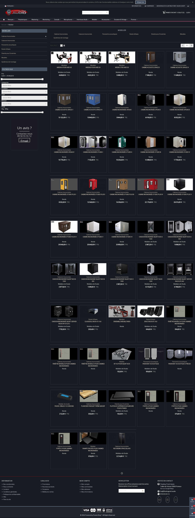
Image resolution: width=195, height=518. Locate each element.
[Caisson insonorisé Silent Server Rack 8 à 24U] (179, 269)
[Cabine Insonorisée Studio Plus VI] (64, 227)
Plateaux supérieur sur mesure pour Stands (122, 407)
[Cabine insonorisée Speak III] (179, 100)
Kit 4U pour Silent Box (122, 364)
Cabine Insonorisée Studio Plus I (64, 194)
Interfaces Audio (82, 19)
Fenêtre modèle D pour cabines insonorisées (93, 365)
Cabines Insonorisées (8, 36)
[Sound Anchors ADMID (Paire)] (179, 481)
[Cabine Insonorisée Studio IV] (179, 142)
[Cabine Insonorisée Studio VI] (122, 227)
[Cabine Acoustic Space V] (64, 100)
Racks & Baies (6, 49)
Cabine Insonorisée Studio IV (179, 152)
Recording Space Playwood (151, 448)
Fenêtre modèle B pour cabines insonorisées (64, 365)
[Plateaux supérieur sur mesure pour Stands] (122, 396)
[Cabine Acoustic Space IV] (179, 57)
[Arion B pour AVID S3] (93, 57)
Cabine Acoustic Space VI (93, 110)
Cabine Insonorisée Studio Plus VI (64, 237)
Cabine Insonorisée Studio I (93, 152)
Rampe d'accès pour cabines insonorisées (93, 449)
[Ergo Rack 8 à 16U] (150, 311)
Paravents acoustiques (9, 45)
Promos (133, 19)
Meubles (4, 57)
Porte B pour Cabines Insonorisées (179, 407)
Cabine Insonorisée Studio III (150, 152)
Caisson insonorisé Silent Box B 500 (93, 280)
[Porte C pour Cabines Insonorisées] (64, 438)
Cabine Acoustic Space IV (179, 67)
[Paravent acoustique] (150, 354)
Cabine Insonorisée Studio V (93, 237)
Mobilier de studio (64, 404)
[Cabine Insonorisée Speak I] (122, 100)
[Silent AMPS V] (64, 481)
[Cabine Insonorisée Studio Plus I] (64, 184)
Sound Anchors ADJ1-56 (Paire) (121, 491)
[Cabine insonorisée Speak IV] (64, 142)
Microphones (68, 19)
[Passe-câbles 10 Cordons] (64, 396)
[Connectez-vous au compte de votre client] (188, 6)
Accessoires (105, 19)
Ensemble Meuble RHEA (122, 321)
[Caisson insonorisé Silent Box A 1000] (150, 227)
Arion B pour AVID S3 (93, 67)
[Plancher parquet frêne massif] (93, 396)
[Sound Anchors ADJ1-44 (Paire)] (93, 481)
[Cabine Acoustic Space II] (150, 57)
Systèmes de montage (9, 62)
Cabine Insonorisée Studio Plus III (122, 194)
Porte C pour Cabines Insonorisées (64, 449)
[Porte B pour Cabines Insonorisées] (179, 396)
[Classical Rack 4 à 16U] (93, 311)
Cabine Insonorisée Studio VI (122, 237)
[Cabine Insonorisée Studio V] (93, 227)
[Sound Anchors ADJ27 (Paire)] (150, 481)
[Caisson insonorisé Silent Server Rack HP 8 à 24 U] (64, 311)
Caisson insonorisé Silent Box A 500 (179, 238)
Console (56, 19)
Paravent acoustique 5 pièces (179, 364)
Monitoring (46, 19)
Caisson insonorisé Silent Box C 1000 (122, 280)
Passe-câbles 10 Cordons (64, 406)
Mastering (35, 19)
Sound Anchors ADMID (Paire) (179, 491)
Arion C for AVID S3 (122, 67)
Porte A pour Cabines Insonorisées (151, 407)
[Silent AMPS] (179, 438)
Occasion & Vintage (120, 19)
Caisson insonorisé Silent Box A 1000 (151, 238)
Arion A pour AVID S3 (64, 67)
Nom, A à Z (54, 45)
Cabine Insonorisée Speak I (122, 110)
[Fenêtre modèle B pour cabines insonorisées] (64, 354)
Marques (11, 19)
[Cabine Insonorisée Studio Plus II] (93, 184)
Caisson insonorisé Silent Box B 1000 (64, 280)
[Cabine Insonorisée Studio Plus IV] (150, 184)
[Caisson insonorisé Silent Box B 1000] (64, 269)
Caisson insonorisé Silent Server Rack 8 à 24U (179, 280)
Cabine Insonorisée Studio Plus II (93, 194)
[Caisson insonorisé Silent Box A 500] (179, 227)
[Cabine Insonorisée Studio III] (150, 142)
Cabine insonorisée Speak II (151, 110)
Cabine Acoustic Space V (64, 110)
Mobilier (94, 19)
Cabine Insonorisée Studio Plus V (179, 194)
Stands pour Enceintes (9, 53)
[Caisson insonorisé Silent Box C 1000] (122, 269)
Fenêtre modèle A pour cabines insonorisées (179, 322)
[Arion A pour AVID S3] (64, 57)
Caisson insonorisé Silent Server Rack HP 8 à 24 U (64, 322)
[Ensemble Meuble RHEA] (122, 311)
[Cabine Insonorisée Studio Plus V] (179, 184)
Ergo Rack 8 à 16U (150, 321)
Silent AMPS (179, 448)
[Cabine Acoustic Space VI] (93, 100)
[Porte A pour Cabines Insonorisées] (150, 396)
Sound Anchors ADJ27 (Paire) (150, 491)
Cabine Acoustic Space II (151, 67)
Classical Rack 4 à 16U (93, 321)
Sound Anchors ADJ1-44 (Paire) (93, 491)
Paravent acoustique (151, 364)
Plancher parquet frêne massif (93, 406)
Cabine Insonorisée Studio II (122, 152)
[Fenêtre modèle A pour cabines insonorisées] (179, 311)
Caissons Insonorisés (8, 40)
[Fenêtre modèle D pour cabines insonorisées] (93, 354)
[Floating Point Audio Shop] (16, 13)
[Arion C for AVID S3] (122, 57)
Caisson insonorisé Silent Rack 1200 (150, 280)
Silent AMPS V (64, 491)
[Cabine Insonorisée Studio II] (122, 142)
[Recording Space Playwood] (150, 438)
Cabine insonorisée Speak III (180, 110)
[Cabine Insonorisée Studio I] (93, 142)
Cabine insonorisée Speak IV (64, 152)
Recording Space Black (121, 448)
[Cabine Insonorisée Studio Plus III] (122, 184)
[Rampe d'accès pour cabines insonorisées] (93, 438)
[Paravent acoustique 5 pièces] (179, 354)
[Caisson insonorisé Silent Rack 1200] (150, 269)
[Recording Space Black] (122, 438)
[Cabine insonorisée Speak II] (150, 100)
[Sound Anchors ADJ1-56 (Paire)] (122, 481)
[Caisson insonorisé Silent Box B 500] (93, 269)
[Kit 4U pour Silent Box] (122, 354)
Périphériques (22, 19)
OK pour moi (140, 2)
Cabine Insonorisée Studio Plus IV (150, 194)
